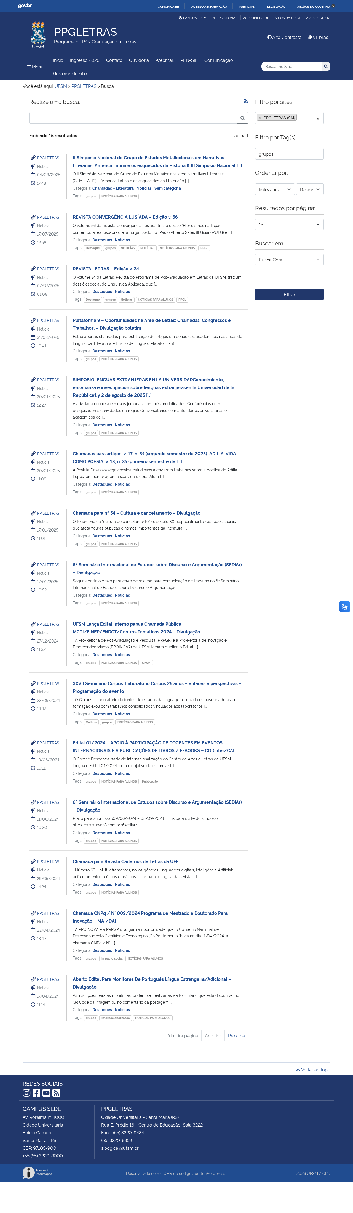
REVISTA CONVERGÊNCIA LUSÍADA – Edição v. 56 (125, 217)
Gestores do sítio (70, 73)
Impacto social (111, 958)
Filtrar (289, 294)
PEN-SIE (189, 60)
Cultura (91, 722)
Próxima (236, 1035)
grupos (91, 196)
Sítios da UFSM (287, 17)
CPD (326, 1173)
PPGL (204, 248)
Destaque (93, 248)
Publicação (150, 781)
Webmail (165, 60)
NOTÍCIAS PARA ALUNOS (119, 196)
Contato (114, 60)
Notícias (145, 188)
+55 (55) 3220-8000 (43, 1156)
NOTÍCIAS (147, 248)
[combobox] (289, 118)
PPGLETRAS (48, 157)
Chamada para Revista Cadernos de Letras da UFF (125, 861)
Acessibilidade (256, 17)
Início (58, 60)
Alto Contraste (286, 37)
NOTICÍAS (128, 248)
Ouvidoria (139, 60)
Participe (247, 6)
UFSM (146, 662)
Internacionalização (115, 1018)
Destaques (102, 239)
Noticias (126, 299)
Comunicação (218, 60)
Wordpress (215, 1173)
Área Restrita (318, 17)
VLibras (320, 37)
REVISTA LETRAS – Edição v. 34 (106, 268)
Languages (193, 17)
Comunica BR (168, 6)
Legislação (276, 6)
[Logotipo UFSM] (38, 33)
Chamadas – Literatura (113, 188)
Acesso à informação (209, 6)
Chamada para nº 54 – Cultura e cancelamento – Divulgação (136, 513)
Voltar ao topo (315, 1069)
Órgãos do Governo (313, 6)
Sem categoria (167, 188)
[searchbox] (299, 117)
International (224, 17)
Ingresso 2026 (85, 60)
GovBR (25, 6)
